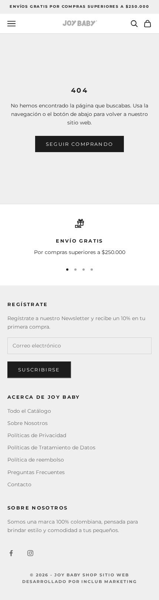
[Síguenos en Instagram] (30, 553)
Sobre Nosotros (27, 423)
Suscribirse (39, 370)
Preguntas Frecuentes (36, 472)
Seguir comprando (79, 144)
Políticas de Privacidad (36, 435)
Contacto (19, 484)
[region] (79, 238)
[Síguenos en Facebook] (11, 553)
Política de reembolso (35, 459)
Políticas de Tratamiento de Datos (51, 447)
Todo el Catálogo (29, 411)
